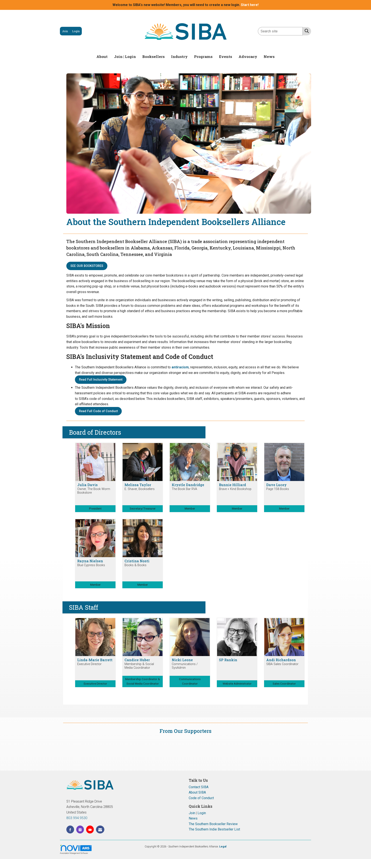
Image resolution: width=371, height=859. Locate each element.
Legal (223, 846)
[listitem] (65, 31)
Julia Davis (87, 485)
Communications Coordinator (190, 681)
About (102, 56)
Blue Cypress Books (91, 565)
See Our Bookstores (86, 266)
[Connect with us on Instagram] (80, 829)
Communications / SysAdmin (185, 666)
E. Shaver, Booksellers (140, 489)
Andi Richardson (281, 660)
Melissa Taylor (138, 485)
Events (225, 56)
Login (202, 813)
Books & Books (135, 565)
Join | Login (125, 56)
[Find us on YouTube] (90, 829)
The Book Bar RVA (184, 489)
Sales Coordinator (284, 683)
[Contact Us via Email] (100, 829)
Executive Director (89, 664)
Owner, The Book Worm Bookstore (93, 491)
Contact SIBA (198, 787)
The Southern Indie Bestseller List (214, 829)
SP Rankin (228, 660)
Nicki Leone (182, 660)
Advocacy (248, 56)
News (269, 56)
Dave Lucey (276, 485)
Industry (179, 56)
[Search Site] (306, 31)
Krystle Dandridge (188, 485)
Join (192, 813)
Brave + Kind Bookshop (235, 489)
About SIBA (197, 792)
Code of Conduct (201, 798)
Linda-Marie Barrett (95, 660)
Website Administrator (237, 683)
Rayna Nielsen (90, 561)
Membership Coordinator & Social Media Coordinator (142, 681)
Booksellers (153, 56)
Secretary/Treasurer (143, 508)
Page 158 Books (277, 489)
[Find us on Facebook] (70, 829)
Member (190, 508)
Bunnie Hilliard (232, 485)
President (95, 508)
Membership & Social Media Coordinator (139, 666)
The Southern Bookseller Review (213, 824)
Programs (203, 56)
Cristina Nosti (137, 561)
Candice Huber (137, 660)
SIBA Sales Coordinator (282, 664)
